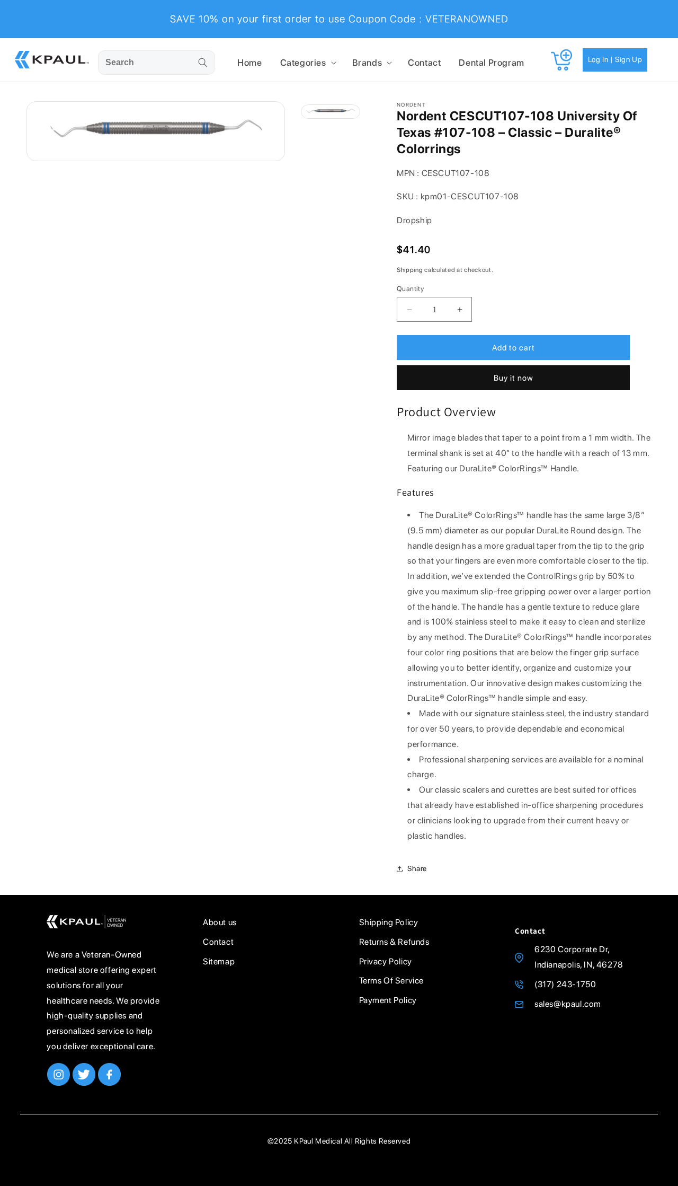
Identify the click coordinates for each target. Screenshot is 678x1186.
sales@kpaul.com (567, 1004)
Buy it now (513, 378)
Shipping (410, 270)
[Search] (203, 62)
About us (220, 922)
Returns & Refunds (394, 942)
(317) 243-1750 (565, 984)
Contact (218, 942)
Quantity (410, 289)
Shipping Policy (388, 922)
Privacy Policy (385, 961)
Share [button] (417, 868)
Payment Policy (388, 1000)
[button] (307, 62)
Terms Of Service (391, 981)
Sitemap (219, 961)
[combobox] (156, 62)
